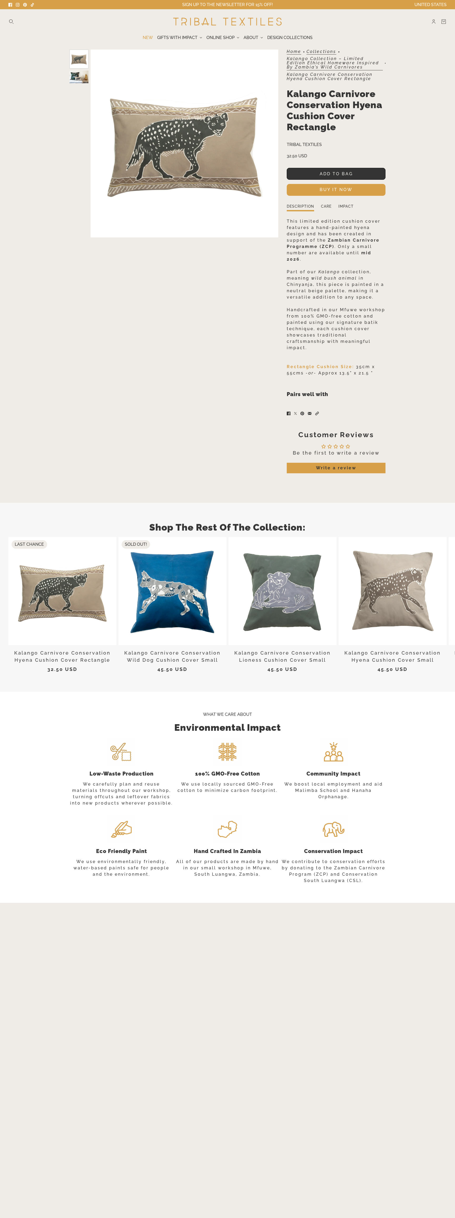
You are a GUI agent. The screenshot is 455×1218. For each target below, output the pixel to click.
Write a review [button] (336, 467)
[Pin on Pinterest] (302, 413)
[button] (317, 413)
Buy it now (336, 189)
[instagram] (18, 5)
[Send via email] (310, 413)
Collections (321, 52)
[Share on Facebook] (288, 413)
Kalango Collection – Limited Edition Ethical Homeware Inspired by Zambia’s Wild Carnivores (333, 63)
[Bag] (444, 22)
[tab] (300, 208)
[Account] (434, 22)
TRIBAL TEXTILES (304, 144)
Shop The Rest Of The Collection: (227, 527)
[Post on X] (295, 413)
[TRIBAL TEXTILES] (227, 22)
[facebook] (10, 5)
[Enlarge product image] (184, 143)
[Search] (11, 22)
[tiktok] (32, 5)
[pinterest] (25, 5)
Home (294, 52)
